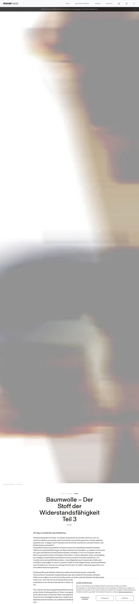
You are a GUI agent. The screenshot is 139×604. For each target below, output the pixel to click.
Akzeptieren (105, 598)
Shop (67, 3)
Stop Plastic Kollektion (82, 3)
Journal (69, 494)
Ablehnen (125, 598)
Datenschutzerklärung (125, 592)
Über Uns (109, 3)
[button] (119, 3)
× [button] (134, 9)
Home (63, 494)
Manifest (98, 3)
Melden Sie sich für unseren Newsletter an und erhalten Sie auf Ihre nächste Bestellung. (69, 9)
